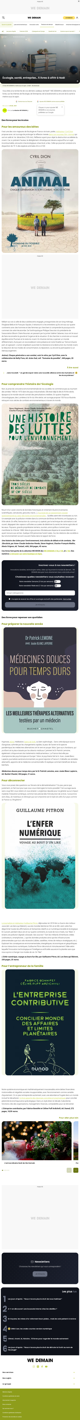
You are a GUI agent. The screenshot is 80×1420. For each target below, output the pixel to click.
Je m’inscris (40, 1274)
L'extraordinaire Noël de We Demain (19, 1163)
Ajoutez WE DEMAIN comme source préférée (51, 101)
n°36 (68, 551)
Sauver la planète (6, 24)
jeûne (12, 742)
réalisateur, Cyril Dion (64, 131)
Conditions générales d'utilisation (11, 1412)
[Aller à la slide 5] (8, 1170)
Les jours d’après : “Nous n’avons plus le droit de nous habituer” (35, 1299)
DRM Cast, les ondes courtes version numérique (31, 1329)
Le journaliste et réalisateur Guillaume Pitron (20, 923)
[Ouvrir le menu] (3, 17)
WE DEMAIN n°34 (51, 551)
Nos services (7, 1372)
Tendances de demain (19, 37)
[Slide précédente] (69, 1170)
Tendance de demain (47, 24)
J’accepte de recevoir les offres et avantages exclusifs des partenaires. (41, 599)
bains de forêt (30, 742)
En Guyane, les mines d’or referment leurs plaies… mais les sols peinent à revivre (42, 1319)
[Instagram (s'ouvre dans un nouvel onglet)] (33, 1366)
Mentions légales (7, 1392)
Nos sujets (6, 1378)
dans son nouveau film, (61, 134)
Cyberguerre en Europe (38, 31)
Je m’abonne (68, 18)
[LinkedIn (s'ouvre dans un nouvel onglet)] (38, 1366)
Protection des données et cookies (12, 1417)
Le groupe (6, 1384)
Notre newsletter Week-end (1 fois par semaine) (36, 586)
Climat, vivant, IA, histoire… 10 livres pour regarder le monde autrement (38, 1339)
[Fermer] (62, 107)
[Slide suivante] (75, 1170)
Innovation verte (34, 24)
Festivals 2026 (24, 31)
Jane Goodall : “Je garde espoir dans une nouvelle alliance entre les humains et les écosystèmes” (40, 374)
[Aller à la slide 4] (7, 1170)
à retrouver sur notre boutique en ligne (26, 554)
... (9, 37)
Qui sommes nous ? (8, 1408)
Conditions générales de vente (10, 1396)
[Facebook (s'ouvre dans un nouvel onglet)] (42, 1366)
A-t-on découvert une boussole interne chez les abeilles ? (32, 1309)
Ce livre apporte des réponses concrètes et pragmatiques (42, 1098)
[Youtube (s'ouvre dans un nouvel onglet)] (46, 1366)
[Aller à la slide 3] (5, 1170)
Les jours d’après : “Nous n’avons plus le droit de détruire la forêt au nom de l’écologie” (40, 1348)
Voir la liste (67, 599)
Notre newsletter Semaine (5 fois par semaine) (36, 581)
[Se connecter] (77, 17)
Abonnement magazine (9, 1400)
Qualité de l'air (52, 31)
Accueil (4, 37)
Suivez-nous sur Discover (25, 101)
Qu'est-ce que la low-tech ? (67, 31)
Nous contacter (6, 1404)
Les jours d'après (11, 31)
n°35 (61, 551)
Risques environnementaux (19, 24)
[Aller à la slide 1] (2, 1170)
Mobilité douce (59, 24)
